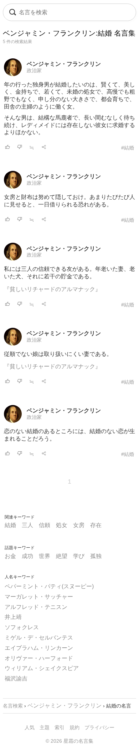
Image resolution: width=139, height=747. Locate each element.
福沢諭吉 (16, 678)
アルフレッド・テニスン (36, 607)
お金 (10, 556)
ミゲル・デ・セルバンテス (39, 638)
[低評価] (19, 147)
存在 (96, 525)
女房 (78, 525)
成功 (27, 556)
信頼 (44, 525)
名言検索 (13, 706)
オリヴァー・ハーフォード (39, 658)
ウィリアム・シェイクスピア (42, 668)
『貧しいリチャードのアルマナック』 (52, 289)
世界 (44, 556)
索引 (60, 727)
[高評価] (7, 147)
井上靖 (13, 617)
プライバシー (99, 727)
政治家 (34, 70)
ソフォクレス (22, 627)
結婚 (10, 525)
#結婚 (127, 148)
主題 (45, 727)
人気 (30, 727)
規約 (74, 727)
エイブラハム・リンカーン (39, 648)
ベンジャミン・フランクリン (64, 64)
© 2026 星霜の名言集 (69, 741)
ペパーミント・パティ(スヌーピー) (49, 586)
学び (78, 556)
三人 (27, 525)
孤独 (96, 556)
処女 (61, 525)
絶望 (61, 556)
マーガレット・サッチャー (39, 597)
